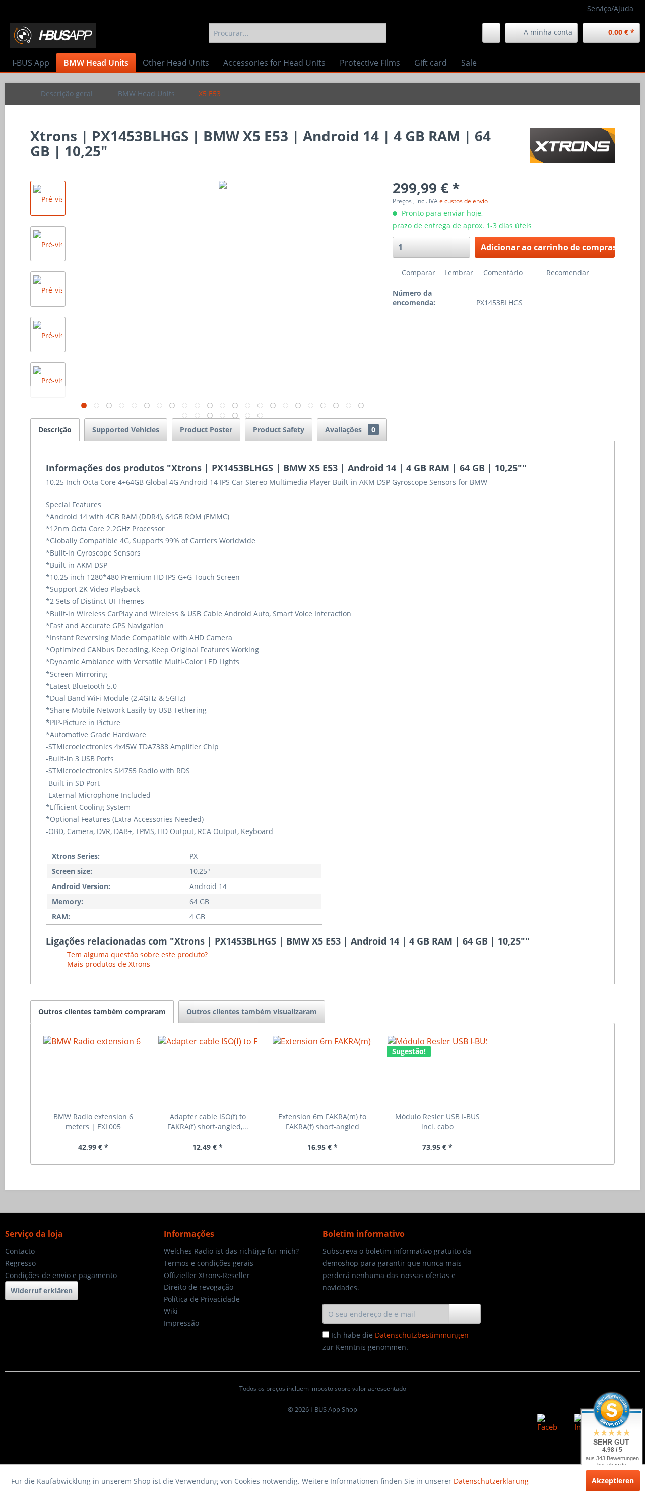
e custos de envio (463, 201)
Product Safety (278, 429)
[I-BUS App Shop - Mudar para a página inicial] (53, 35)
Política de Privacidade (202, 1299)
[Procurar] (377, 33)
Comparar (417, 273)
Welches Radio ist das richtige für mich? (231, 1251)
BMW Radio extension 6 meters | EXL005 (93, 1121)
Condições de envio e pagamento (61, 1275)
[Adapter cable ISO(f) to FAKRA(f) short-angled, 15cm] (208, 1071)
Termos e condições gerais (208, 1263)
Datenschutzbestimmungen (422, 1335)
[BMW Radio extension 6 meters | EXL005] (93, 1071)
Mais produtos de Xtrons (107, 964)
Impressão (181, 1323)
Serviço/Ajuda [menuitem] (610, 8)
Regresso (20, 1263)
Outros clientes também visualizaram (251, 1011)
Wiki (171, 1311)
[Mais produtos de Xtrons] (572, 145)
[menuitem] (297, 33)
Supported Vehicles (125, 429)
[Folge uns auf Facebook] (547, 1424)
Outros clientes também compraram (102, 1011)
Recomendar (566, 273)
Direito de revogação (198, 1287)
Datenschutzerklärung (491, 1481)
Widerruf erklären (42, 1290)
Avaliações (350, 429)
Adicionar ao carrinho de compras (548, 247)
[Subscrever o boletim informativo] (465, 1314)
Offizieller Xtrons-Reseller (207, 1275)
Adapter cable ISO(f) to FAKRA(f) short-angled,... (207, 1121)
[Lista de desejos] (491, 33)
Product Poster (206, 429)
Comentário (503, 273)
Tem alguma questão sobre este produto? (136, 954)
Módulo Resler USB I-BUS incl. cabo (437, 1121)
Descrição (55, 429)
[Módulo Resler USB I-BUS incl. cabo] (437, 1071)
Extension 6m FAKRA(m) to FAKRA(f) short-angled (322, 1121)
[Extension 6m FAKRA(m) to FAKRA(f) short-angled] (322, 1071)
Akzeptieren (613, 1480)
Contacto (20, 1251)
